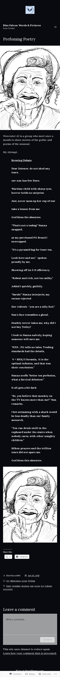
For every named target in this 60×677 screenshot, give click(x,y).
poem (24, 581)
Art (7, 581)
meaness (25, 586)
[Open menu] (55, 27)
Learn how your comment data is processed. (30, 653)
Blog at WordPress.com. (30, 670)
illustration (15, 581)
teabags (48, 586)
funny (8, 586)
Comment (47, 639)
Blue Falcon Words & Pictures (22, 25)
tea (42, 586)
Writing (31, 581)
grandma (16, 586)
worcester (8, 589)
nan (31, 586)
